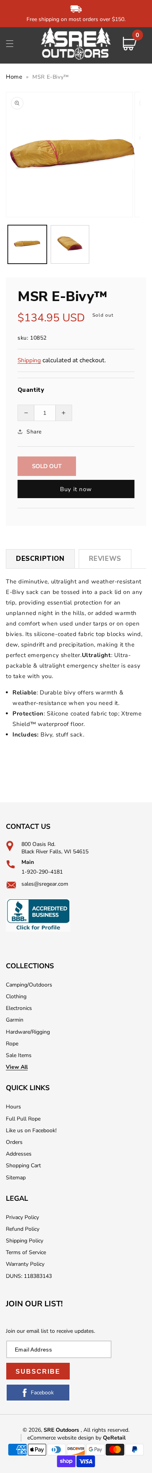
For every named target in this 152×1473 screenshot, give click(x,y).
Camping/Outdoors (29, 984)
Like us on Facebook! (31, 1130)
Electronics (19, 1008)
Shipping (29, 360)
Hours (13, 1106)
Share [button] (34, 431)
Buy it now (76, 489)
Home (14, 77)
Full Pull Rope (23, 1118)
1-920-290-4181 (42, 872)
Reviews (105, 558)
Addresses (19, 1154)
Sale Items (19, 1055)
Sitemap (16, 1177)
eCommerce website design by (65, 1437)
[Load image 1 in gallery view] (27, 244)
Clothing (16, 996)
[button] (9, 43)
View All (17, 1067)
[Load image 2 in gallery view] (70, 244)
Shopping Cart (23, 1165)
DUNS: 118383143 (29, 1276)
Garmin (14, 1020)
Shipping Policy (24, 1240)
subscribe (38, 1371)
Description (40, 558)
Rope (12, 1043)
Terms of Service (26, 1252)
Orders (14, 1142)
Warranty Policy (25, 1264)
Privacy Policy (22, 1217)
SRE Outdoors (61, 1430)
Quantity (31, 390)
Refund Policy (22, 1229)
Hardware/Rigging (28, 1032)
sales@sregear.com (44, 884)
